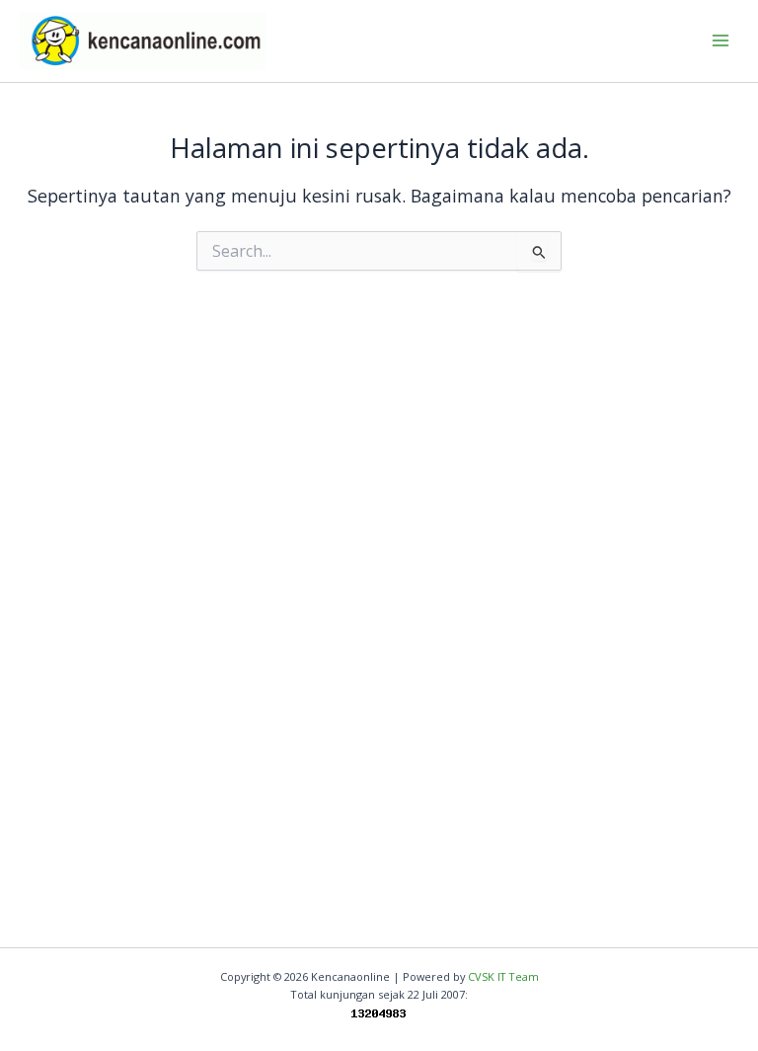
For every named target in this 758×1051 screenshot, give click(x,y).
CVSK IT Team (503, 976)
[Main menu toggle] (720, 41)
